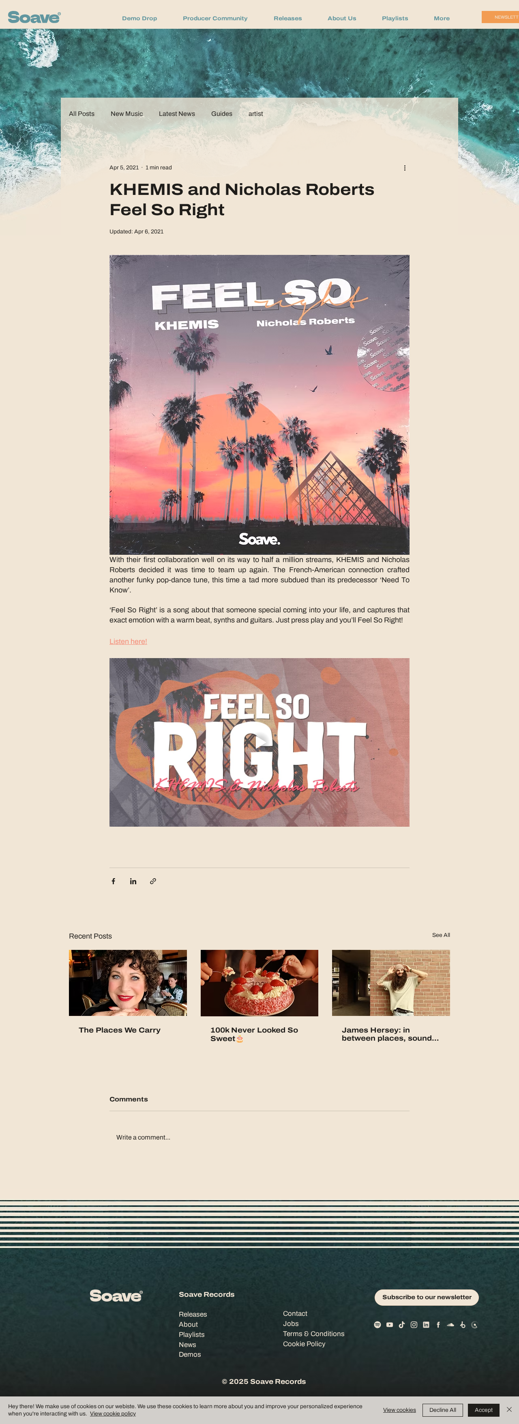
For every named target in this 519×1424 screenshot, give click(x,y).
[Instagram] (414, 1325)
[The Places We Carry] (128, 983)
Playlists (192, 1334)
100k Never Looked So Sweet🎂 (254, 1034)
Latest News (177, 114)
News (187, 1345)
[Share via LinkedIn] (133, 881)
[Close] (509, 1410)
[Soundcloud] (450, 1325)
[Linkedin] (426, 1325)
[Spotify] (377, 1325)
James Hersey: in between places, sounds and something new (389, 1034)
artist (256, 114)
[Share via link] (153, 881)
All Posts (81, 114)
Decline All (442, 1410)
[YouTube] (390, 1325)
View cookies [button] (399, 1410)
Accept (484, 1410)
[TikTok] (402, 1325)
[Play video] (259, 742)
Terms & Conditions (314, 1334)
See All (441, 935)
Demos (190, 1354)
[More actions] (405, 167)
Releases (193, 1314)
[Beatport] (463, 1325)
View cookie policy (113, 1414)
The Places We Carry (120, 1030)
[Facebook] (438, 1325)
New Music (127, 114)
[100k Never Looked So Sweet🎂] (260, 983)
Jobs (291, 1324)
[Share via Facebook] (113, 881)
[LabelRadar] (475, 1325)
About (188, 1324)
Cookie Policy (304, 1344)
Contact (295, 1313)
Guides (221, 114)
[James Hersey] (391, 983)
